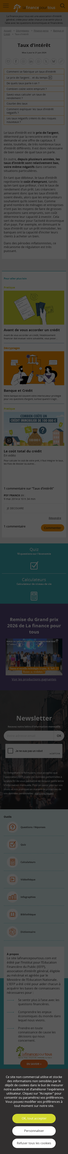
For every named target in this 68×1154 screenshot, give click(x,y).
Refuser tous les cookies (34, 1143)
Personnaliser (34, 1131)
